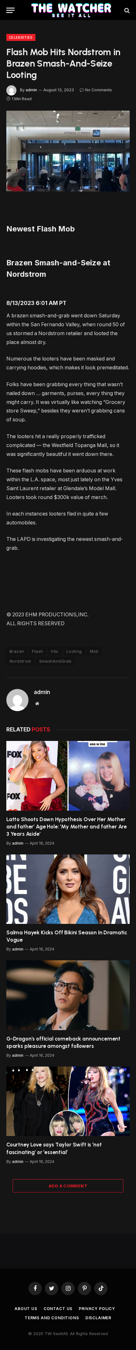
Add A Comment (68, 1185)
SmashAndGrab (55, 661)
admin (31, 90)
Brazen (16, 651)
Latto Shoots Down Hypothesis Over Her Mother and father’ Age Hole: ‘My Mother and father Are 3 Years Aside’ (66, 826)
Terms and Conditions (52, 1317)
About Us (26, 1308)
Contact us (58, 1308)
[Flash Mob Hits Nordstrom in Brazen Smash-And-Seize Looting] (68, 151)
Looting (74, 651)
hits (55, 651)
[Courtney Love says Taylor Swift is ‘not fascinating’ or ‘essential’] (68, 1101)
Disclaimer (98, 1317)
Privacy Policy (97, 1308)
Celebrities (21, 37)
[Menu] (10, 10)
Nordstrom (20, 661)
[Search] (126, 10)
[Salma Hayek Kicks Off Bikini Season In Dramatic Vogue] (68, 889)
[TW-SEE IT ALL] (71, 10)
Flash (37, 651)
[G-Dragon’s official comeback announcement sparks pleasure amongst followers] (68, 995)
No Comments (98, 90)
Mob (94, 651)
